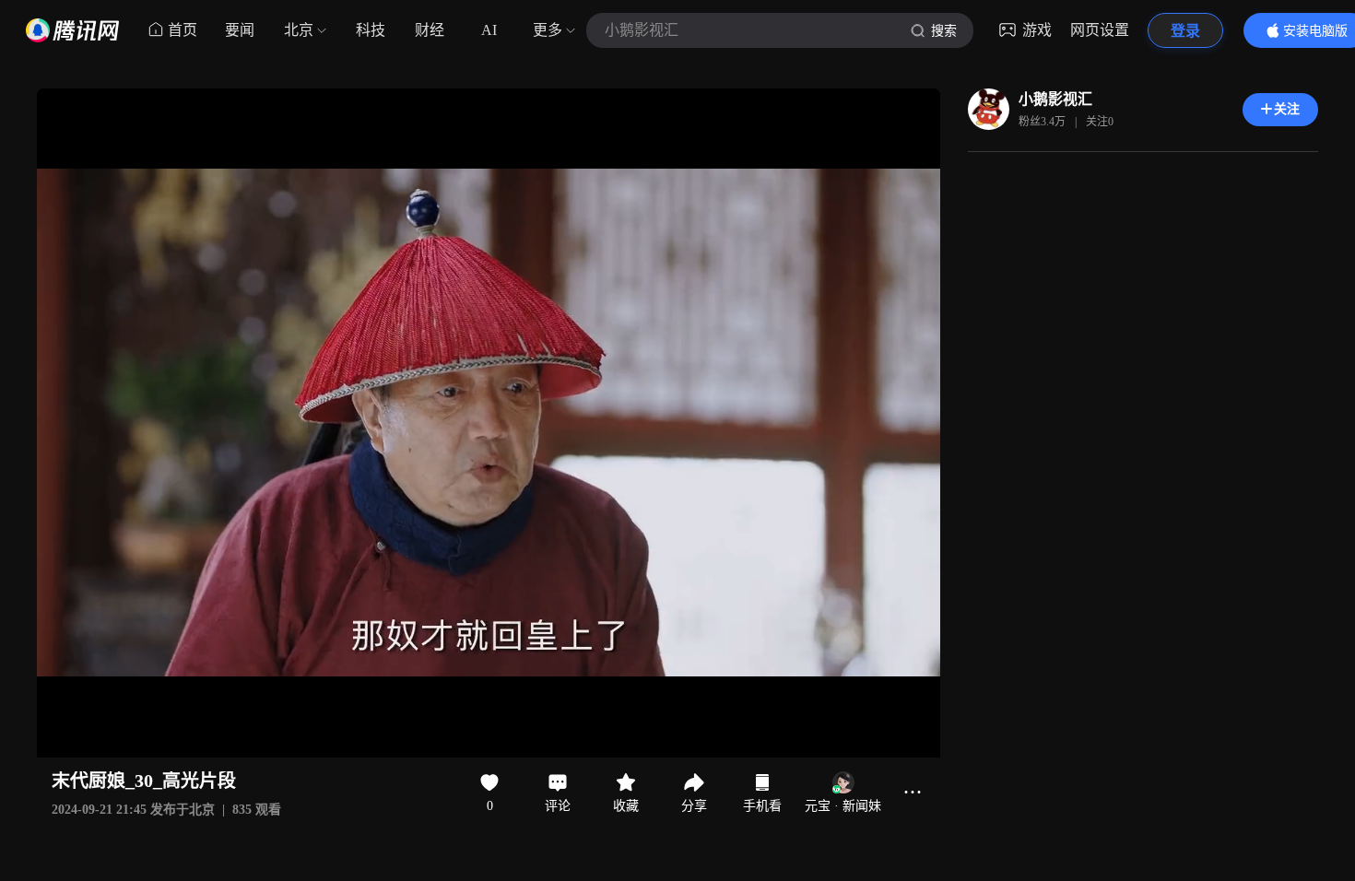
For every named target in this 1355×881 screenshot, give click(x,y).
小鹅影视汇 (1055, 99)
